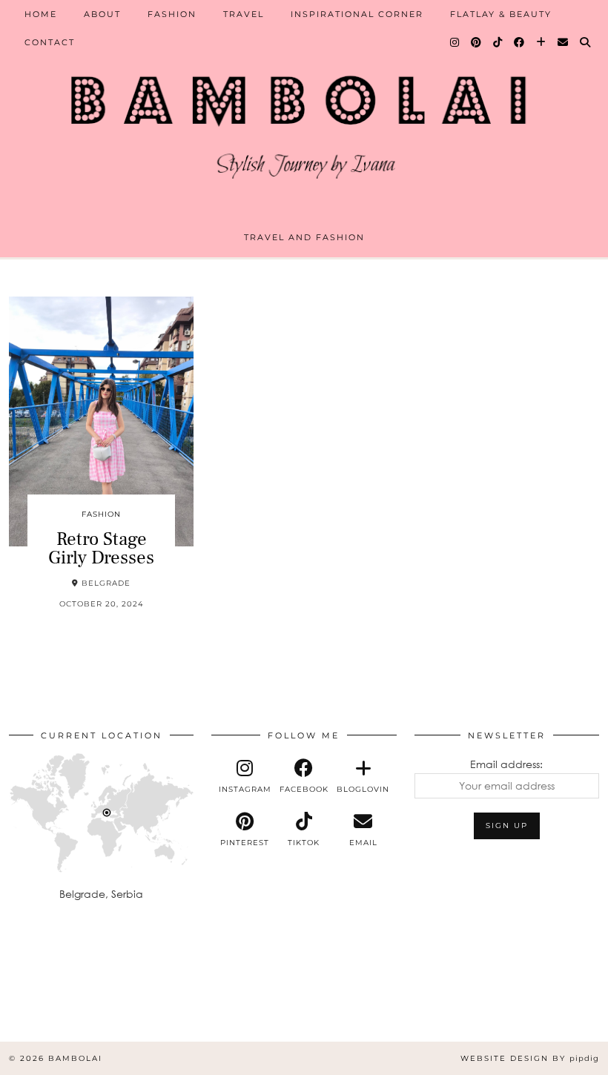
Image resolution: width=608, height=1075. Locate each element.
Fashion (172, 14)
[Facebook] (520, 42)
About (102, 14)
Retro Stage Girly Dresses (101, 548)
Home (40, 14)
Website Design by (529, 1058)
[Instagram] (455, 42)
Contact (49, 42)
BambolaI (75, 1058)
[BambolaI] (304, 121)
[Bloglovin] (541, 42)
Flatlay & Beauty (501, 14)
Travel (243, 14)
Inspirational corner (357, 14)
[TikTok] (498, 42)
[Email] (563, 42)
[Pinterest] (477, 42)
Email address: (506, 764)
